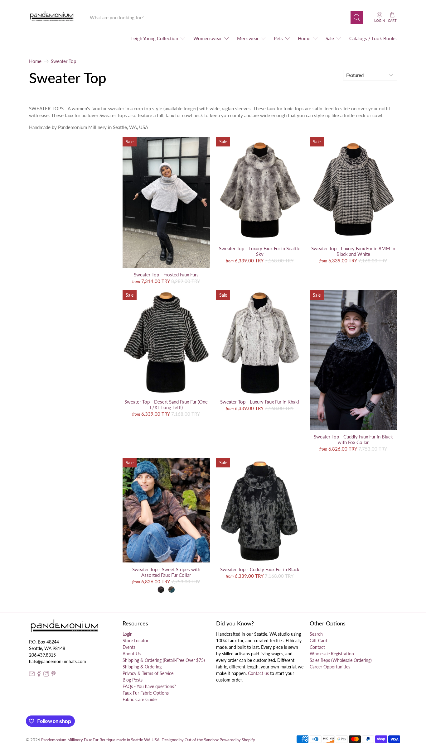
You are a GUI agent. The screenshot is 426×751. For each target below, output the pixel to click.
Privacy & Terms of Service (148, 673)
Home (304, 38)
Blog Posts (133, 679)
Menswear (248, 38)
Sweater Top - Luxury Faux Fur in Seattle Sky (259, 251)
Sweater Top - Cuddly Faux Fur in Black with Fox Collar (353, 439)
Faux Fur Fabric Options (146, 693)
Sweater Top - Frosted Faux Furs (166, 274)
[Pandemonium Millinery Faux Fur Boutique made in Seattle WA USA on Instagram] (46, 674)
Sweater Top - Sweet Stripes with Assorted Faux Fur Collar (166, 572)
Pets (278, 38)
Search (316, 634)
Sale (330, 38)
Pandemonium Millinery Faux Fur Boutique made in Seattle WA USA (100, 740)
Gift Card (318, 640)
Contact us (258, 673)
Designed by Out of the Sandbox (190, 740)
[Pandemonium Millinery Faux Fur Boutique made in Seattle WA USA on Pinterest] (53, 674)
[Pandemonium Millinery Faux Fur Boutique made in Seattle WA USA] (52, 17)
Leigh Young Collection (154, 38)
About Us (132, 653)
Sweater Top (63, 61)
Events (129, 647)
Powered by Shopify (237, 740)
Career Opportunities (330, 666)
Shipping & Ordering (142, 666)
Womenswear (207, 38)
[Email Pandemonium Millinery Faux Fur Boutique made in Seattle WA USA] (32, 674)
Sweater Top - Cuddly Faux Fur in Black (259, 569)
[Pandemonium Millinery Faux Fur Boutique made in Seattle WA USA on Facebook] (39, 674)
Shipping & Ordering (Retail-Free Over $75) (164, 660)
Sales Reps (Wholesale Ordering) (341, 660)
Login (128, 634)
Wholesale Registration (332, 653)
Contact (317, 647)
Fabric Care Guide (140, 699)
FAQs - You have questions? (149, 686)
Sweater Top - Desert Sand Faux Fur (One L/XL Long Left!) (166, 404)
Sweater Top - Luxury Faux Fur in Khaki (259, 401)
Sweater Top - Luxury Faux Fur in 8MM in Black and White (353, 251)
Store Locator (135, 640)
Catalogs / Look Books (373, 38)
